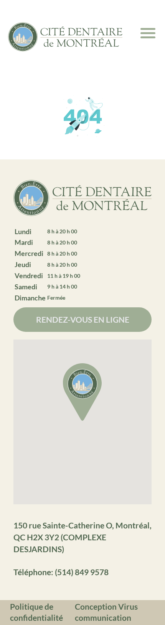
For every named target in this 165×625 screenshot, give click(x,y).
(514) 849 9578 (82, 572)
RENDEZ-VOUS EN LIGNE (82, 319)
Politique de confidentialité (36, 612)
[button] (82, 393)
